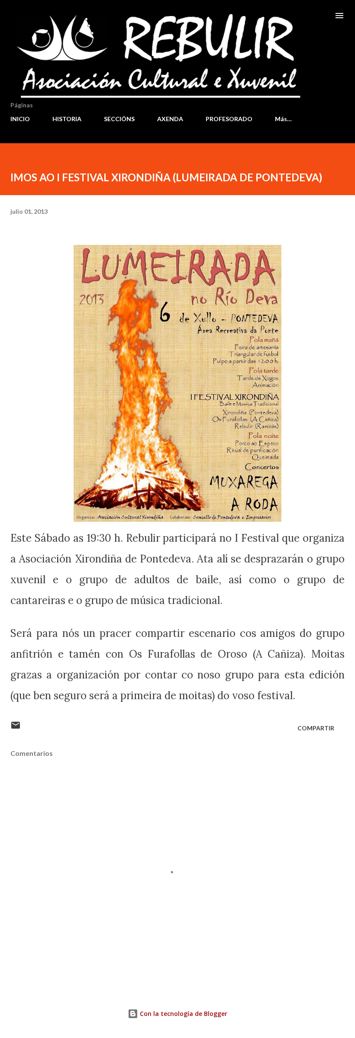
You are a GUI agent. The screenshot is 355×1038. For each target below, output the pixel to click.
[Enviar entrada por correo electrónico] (15, 728)
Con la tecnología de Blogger (182, 1013)
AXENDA (170, 118)
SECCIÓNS (119, 118)
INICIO (20, 118)
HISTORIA (66, 118)
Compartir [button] (315, 728)
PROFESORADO (229, 118)
